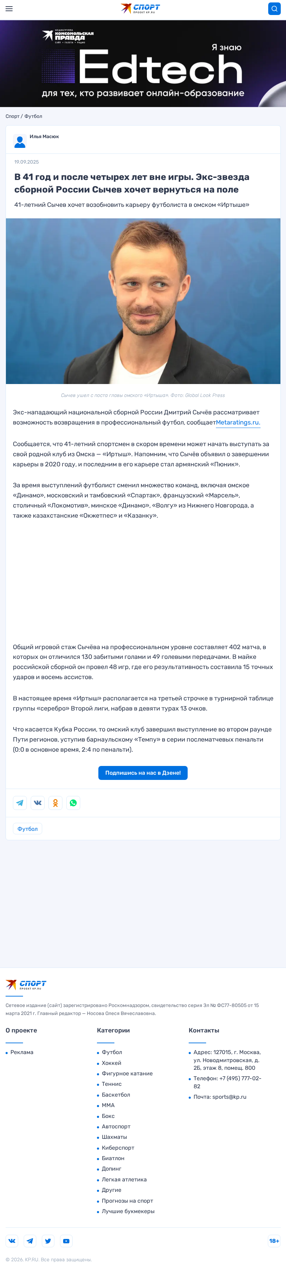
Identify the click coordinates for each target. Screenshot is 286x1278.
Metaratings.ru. (238, 422)
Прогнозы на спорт (127, 1200)
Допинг (111, 1168)
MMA (108, 1105)
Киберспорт (118, 1147)
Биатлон (113, 1158)
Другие (111, 1190)
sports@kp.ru (229, 1096)
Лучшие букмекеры (128, 1211)
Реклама (21, 1052)
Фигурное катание (127, 1073)
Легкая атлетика (124, 1179)
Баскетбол (116, 1094)
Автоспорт (116, 1126)
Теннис (112, 1084)
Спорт (13, 116)
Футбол (33, 116)
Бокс (108, 1116)
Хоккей (111, 1063)
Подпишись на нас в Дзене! (143, 772)
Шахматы (114, 1137)
